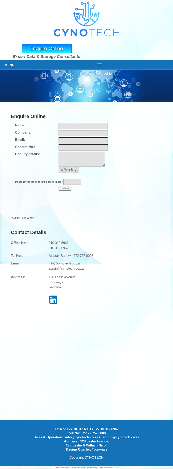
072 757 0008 (83, 255)
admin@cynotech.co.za (66, 268)
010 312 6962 (58, 248)
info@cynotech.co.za (64, 263)
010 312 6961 (58, 243)
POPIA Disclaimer (22, 218)
